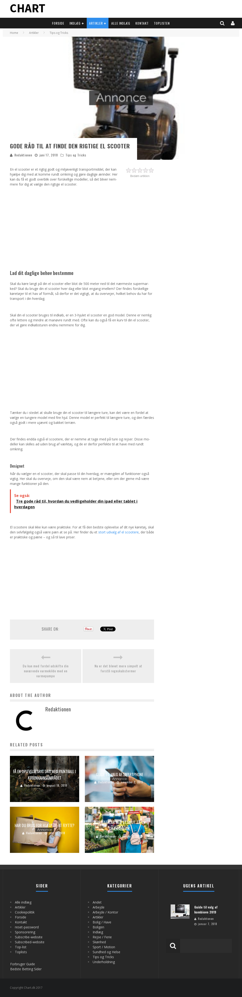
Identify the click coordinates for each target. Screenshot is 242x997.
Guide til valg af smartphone (119, 774)
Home (14, 33)
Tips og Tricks (75, 154)
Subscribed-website (29, 942)
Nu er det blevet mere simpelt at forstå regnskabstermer (118, 668)
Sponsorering (25, 932)
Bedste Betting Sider (26, 969)
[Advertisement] (82, 223)
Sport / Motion (104, 947)
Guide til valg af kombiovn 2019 (206, 909)
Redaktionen (23, 154)
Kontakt (142, 23)
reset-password (27, 927)
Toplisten (162, 23)
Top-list (20, 947)
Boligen (98, 927)
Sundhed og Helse (106, 952)
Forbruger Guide (22, 964)
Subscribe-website (29, 937)
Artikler (96, 23)
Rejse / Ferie (102, 937)
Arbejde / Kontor (105, 912)
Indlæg (75, 23)
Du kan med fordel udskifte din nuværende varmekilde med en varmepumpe (46, 670)
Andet (97, 902)
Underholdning (104, 962)
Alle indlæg (120, 23)
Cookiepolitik (25, 912)
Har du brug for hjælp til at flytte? (44, 825)
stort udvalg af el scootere (118, 532)
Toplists (21, 952)
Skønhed (99, 942)
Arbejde (98, 907)
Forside (58, 23)
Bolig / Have (102, 922)
